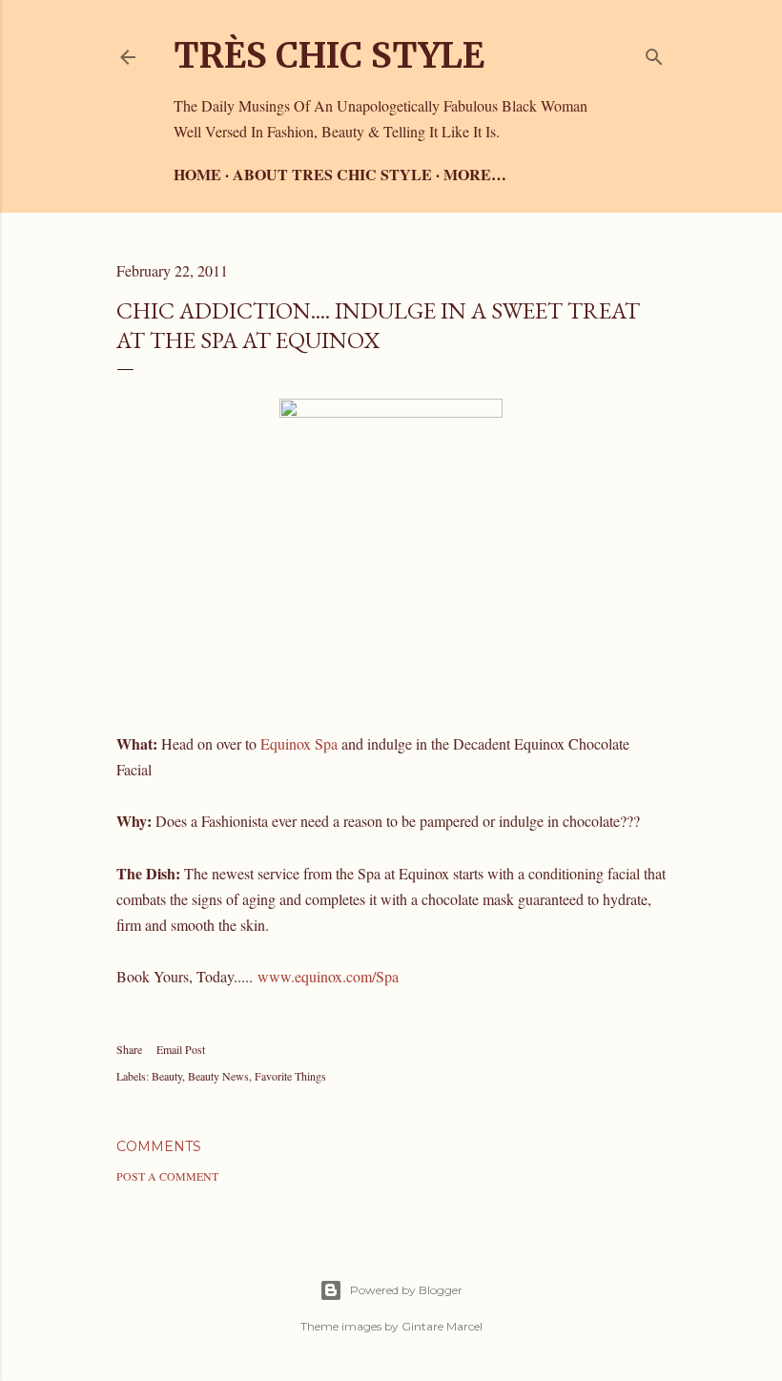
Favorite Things (290, 1075)
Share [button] (129, 1049)
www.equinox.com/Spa (328, 976)
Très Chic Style (329, 55)
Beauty (167, 1075)
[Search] (654, 53)
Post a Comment (167, 1176)
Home (197, 174)
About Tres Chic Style (332, 174)
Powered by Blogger (406, 1290)
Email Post (180, 1049)
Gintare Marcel (442, 1326)
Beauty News (218, 1075)
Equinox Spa (299, 743)
